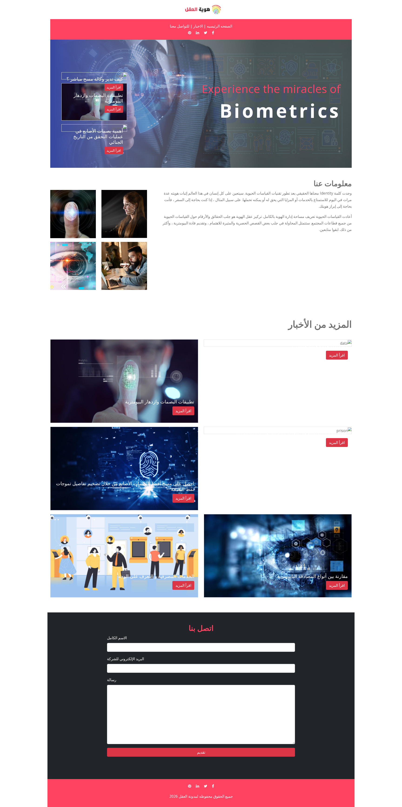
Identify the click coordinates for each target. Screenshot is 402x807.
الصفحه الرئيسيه (219, 26)
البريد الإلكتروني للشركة (125, 658)
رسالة (111, 679)
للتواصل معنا (179, 26)
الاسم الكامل (117, 637)
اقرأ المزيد (114, 109)
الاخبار (198, 26)
